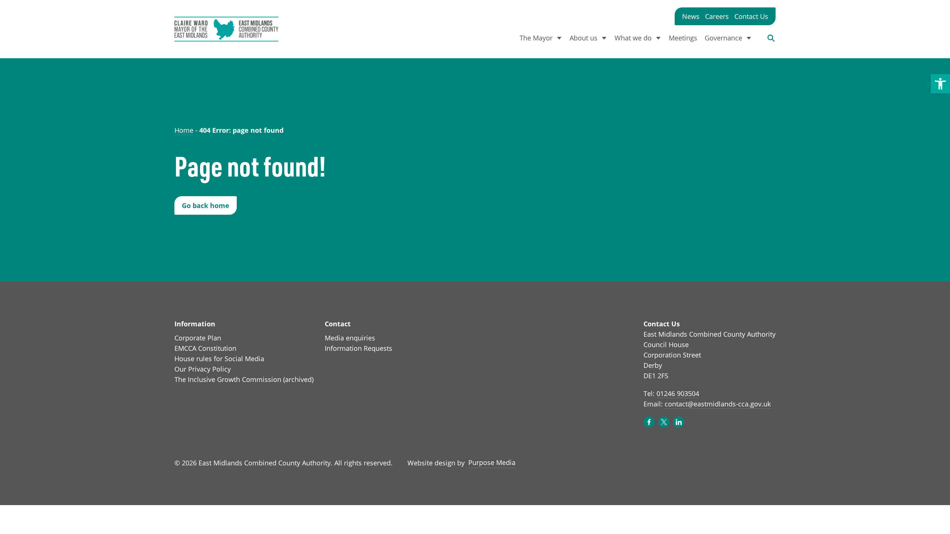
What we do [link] (633, 37)
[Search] (771, 38)
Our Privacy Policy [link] (202, 369)
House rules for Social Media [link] (219, 358)
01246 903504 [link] (677, 393)
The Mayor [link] (536, 37)
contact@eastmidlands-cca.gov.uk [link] (718, 403)
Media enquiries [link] (350, 337)
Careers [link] (717, 16)
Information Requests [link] (358, 348)
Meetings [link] (683, 37)
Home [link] (183, 130)
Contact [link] (338, 323)
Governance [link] (723, 37)
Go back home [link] (205, 205)
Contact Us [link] (751, 16)
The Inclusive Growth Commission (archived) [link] (244, 379)
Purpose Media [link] (491, 462)
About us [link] (583, 37)
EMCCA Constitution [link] (205, 348)
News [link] (691, 16)
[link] (940, 83)
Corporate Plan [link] (197, 337)
